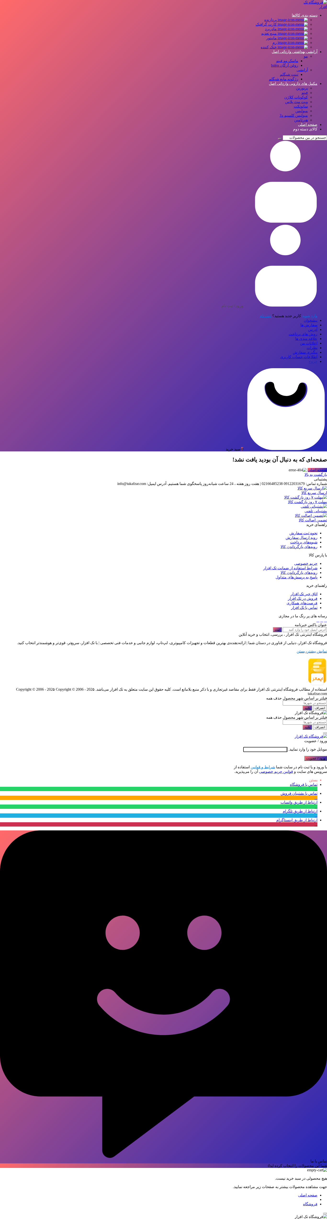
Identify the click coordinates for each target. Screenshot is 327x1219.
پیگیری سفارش (305, 352)
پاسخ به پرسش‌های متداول (296, 577)
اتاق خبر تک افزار (304, 594)
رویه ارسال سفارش (301, 538)
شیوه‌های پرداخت (303, 542)
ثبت (277, 629)
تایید (307, 708)
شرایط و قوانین (263, 767)
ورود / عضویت (315, 758)
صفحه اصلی (317, 470)
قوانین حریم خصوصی (276, 772)
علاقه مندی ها (306, 339)
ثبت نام (265, 316)
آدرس (312, 329)
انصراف (320, 708)
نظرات (312, 348)
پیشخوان (310, 320)
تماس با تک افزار (304, 608)
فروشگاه (310, 1204)
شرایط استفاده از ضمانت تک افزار (290, 568)
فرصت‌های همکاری (302, 603)
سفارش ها (308, 325)
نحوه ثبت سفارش (303, 533)
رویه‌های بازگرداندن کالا (299, 547)
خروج (313, 361)
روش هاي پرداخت (303, 334)
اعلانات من (308, 343)
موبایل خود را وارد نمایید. (307, 749)
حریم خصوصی (305, 563)
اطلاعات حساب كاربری (298, 357)
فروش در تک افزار (302, 598)
